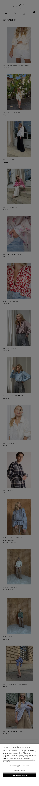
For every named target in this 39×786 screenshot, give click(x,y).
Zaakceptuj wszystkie (19, 775)
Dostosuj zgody (19, 770)
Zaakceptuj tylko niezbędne (19, 766)
